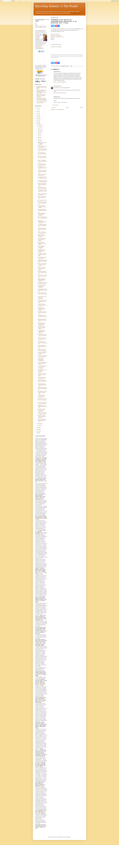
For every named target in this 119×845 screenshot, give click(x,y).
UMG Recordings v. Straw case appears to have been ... (42, 339)
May (39, 137)
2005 (38, 432)
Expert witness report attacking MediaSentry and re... (41, 384)
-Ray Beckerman (38, 46)
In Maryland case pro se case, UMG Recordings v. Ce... (41, 335)
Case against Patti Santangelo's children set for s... (42, 167)
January (39, 425)
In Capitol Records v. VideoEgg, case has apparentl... (41, 308)
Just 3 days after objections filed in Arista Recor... (42, 356)
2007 (38, 429)
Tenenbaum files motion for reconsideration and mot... (42, 272)
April (39, 139)
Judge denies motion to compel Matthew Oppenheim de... (41, 324)
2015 (38, 113)
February (39, 423)
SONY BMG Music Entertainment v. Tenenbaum (61, 28)
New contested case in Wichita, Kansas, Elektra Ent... (42, 342)
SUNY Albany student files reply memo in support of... (42, 150)
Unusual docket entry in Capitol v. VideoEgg (41, 350)
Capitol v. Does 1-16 (39, 674)
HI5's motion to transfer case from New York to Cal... (42, 312)
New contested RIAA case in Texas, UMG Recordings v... (42, 367)
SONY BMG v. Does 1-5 (39, 618)
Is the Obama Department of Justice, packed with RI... (41, 225)
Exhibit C (52, 39)
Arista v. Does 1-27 (38, 571)
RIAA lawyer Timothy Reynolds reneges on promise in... (41, 416)
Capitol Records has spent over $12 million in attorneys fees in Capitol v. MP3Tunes (41, 99)
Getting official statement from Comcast (41, 175)
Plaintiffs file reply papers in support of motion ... (42, 413)
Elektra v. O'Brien (38, 497)
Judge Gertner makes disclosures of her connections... (41, 410)
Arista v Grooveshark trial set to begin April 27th (41, 102)
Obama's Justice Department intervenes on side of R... (41, 221)
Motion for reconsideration (56, 35)
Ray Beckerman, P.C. (76, 13)
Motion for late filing (55, 34)
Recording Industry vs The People (56, 6)
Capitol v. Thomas (41, 785)
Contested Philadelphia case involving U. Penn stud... (42, 346)
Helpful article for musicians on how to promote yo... (41, 235)
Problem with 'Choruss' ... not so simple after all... (42, 233)
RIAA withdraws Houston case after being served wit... (42, 202)
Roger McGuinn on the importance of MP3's (41, 165)
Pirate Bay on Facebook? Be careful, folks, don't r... (41, 157)
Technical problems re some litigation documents (41, 247)
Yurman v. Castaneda (39, 766)
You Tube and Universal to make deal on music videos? (42, 363)
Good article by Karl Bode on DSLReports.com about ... (42, 301)
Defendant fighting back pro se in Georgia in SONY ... (41, 420)
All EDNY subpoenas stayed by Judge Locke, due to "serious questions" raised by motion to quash (41, 92)
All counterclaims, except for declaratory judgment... (41, 370)
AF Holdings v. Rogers (41, 461)
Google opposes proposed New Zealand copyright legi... (42, 261)
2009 (38, 123)
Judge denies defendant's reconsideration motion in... (41, 210)
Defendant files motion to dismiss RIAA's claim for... (41, 320)
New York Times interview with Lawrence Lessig (42, 403)
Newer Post (53, 107)
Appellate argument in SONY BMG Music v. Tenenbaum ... (41, 279)
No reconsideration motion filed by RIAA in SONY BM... (42, 290)
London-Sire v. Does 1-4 (39, 534)
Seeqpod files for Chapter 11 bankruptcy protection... (41, 143)
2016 (38, 111)
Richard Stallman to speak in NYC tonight (42, 147)
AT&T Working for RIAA (42, 200)
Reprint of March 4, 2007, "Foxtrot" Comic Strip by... (42, 276)
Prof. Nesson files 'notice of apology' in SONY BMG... (41, 254)
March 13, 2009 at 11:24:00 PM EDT (60, 102)
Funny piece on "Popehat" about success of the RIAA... (42, 374)
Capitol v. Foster (38, 600)
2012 (38, 118)
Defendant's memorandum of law (57, 36)
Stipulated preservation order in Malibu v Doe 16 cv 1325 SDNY (41, 87)
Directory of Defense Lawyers (40, 27)
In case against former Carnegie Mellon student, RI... (41, 331)
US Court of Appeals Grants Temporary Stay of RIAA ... (42, 305)
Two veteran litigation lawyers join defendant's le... (42, 153)
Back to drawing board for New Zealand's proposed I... (42, 217)
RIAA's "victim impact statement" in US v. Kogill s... (41, 268)
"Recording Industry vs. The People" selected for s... (42, 316)
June (39, 135)
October (39, 128)
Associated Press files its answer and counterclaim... (41, 297)
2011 (38, 120)
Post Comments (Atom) (60, 109)
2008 (38, 427)
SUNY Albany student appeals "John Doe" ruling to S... (41, 327)
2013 (38, 116)
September (40, 130)
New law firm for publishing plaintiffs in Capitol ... (41, 243)
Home (67, 107)
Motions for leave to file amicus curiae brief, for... (41, 197)
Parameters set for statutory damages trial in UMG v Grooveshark (41, 95)
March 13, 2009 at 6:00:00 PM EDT (60, 82)
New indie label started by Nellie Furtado (42, 258)
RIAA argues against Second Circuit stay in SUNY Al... (41, 206)
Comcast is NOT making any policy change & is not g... (41, 171)
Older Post (81, 107)
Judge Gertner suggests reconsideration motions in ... (42, 381)
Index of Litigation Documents (40, 26)
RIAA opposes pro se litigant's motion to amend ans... (41, 250)
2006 (38, 431)
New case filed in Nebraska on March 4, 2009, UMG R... (42, 353)
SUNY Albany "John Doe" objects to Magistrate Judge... (42, 392)
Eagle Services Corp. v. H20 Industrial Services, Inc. (40, 812)
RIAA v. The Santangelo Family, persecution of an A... (41, 161)
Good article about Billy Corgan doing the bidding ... (41, 239)
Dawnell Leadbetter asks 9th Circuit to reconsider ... (42, 293)
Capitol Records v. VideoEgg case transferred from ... (41, 359)
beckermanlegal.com (39, 47)
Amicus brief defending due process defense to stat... (41, 229)
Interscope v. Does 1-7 (39, 643)
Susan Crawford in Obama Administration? (42, 194)
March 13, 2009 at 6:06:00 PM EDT (60, 92)
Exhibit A (52, 38)
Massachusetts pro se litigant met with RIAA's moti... (42, 406)
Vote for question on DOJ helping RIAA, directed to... (42, 191)
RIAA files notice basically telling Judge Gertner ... (42, 283)
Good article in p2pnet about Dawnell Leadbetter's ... (41, 286)
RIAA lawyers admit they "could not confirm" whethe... (41, 264)
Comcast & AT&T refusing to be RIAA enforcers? (42, 181)
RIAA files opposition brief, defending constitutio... (41, 214)
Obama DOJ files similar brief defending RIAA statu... (41, 184)
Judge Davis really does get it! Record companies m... (42, 399)
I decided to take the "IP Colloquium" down (41, 378)
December (40, 125)
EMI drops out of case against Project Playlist (41, 188)
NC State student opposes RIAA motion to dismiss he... (42, 388)
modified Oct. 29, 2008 (42, 572)
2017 (38, 109)
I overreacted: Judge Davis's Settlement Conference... (41, 396)
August (39, 132)
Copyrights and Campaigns (56, 46)
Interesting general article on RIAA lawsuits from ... (42, 178)
